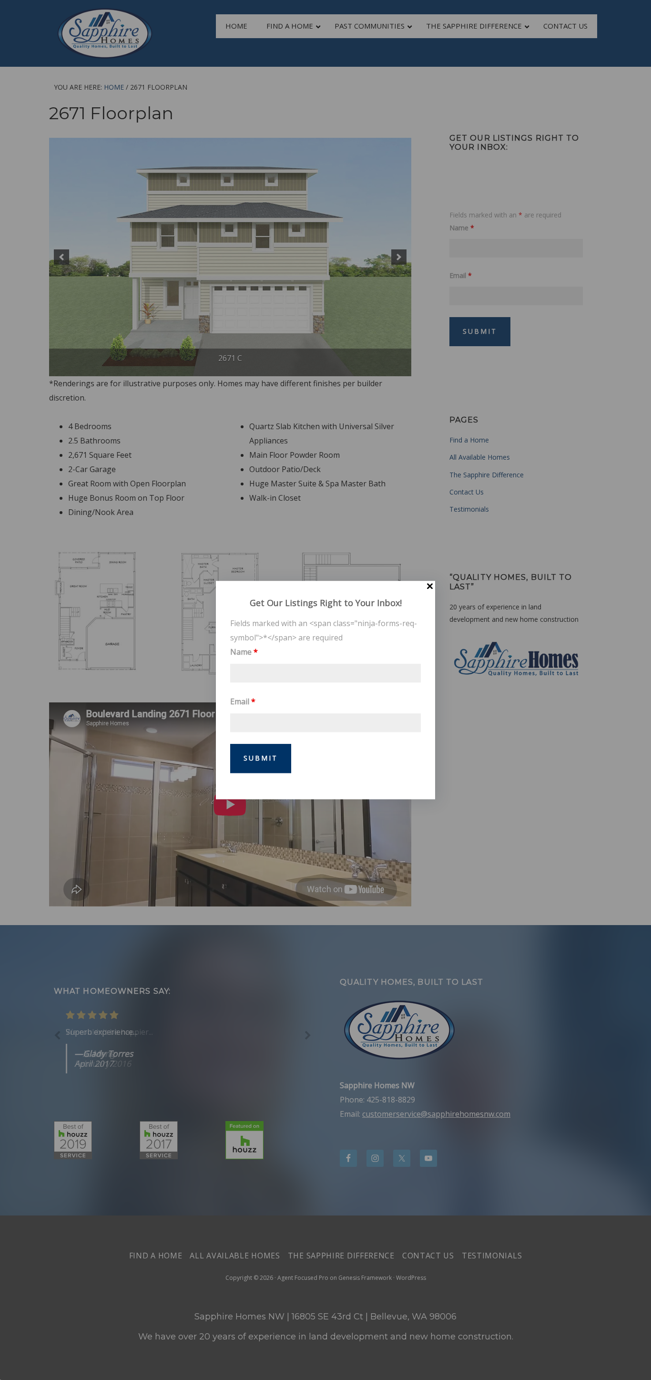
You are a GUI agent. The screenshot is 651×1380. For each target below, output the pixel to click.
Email (242, 701)
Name (244, 652)
